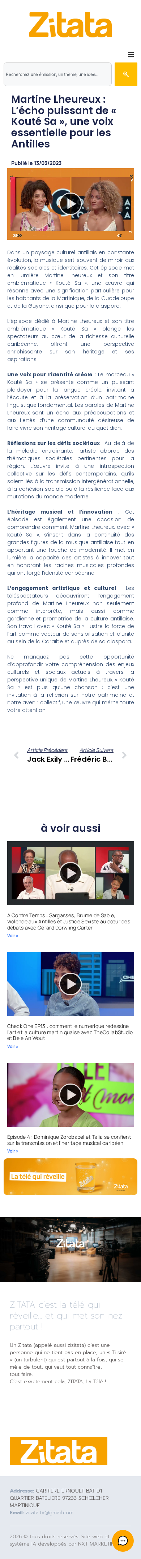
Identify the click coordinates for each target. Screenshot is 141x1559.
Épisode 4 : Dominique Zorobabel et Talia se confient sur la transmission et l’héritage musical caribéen (69, 1139)
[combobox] (58, 74)
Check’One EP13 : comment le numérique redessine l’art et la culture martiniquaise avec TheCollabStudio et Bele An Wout (70, 1032)
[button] (130, 54)
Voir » (12, 935)
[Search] (126, 74)
